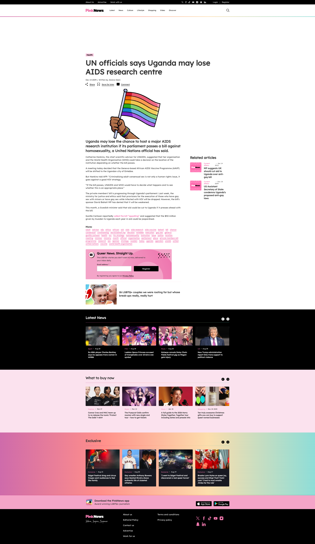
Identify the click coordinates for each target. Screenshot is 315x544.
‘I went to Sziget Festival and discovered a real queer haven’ (175, 476)
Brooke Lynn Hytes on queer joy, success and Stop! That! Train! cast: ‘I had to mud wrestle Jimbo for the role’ (212, 479)
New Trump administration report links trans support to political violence (210, 354)
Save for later (108, 84)
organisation (134, 238)
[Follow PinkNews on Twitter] (198, 519)
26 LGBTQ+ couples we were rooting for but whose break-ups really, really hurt (149, 294)
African (116, 229)
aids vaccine (150, 229)
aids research (137, 229)
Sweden (133, 241)
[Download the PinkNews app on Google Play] (221, 503)
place (155, 238)
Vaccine (103, 244)
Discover (172, 10)
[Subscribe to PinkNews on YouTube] (215, 519)
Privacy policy (165, 520)
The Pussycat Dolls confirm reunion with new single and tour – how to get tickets (137, 415)
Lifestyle (140, 10)
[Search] (227, 10)
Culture (130, 10)
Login (215, 2)
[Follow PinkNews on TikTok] (209, 519)
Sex (109, 241)
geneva (168, 232)
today (141, 241)
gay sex (159, 232)
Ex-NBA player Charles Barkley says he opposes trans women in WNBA (102, 354)
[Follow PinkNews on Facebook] (204, 519)
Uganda (149, 241)
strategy (125, 241)
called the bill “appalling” (127, 216)
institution (145, 235)
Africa (108, 229)
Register (225, 2)
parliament (146, 238)
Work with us (116, 2)
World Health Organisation (120, 244)
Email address (106, 264)
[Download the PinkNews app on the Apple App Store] (204, 503)
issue (154, 235)
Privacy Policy (128, 276)
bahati (161, 229)
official (123, 238)
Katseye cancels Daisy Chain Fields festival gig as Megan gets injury (174, 354)
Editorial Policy (130, 520)
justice (161, 235)
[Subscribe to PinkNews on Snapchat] (198, 525)
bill (167, 229)
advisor (95, 229)
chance (173, 229)
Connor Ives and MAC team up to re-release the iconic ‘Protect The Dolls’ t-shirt (102, 415)
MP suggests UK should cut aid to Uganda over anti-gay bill (213, 173)
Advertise (102, 2)
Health (90, 55)
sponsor (115, 241)
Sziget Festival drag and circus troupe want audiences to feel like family (102, 478)
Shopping (152, 10)
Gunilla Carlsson (93, 235)
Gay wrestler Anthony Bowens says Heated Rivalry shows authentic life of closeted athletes (138, 479)
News (121, 10)
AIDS (127, 229)
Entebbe (140, 232)
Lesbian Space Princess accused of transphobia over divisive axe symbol (139, 354)
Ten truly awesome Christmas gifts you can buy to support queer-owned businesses (211, 415)
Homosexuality (132, 235)
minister (98, 238)
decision (131, 232)
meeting (89, 238)
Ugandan (159, 241)
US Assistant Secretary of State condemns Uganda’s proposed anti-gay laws (215, 192)
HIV (110, 235)
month (116, 238)
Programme (91, 241)
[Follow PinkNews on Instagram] (221, 519)
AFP (102, 229)
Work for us (129, 536)
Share (92, 84)
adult (88, 229)
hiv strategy (118, 235)
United (176, 241)
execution (149, 232)
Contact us (128, 525)
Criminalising (103, 232)
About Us (90, 2)
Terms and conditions (168, 514)
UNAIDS (168, 241)
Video (162, 10)
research (102, 241)
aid (122, 229)
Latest (112, 10)
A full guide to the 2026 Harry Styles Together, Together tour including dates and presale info (175, 415)
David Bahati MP (118, 232)
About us (127, 514)
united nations (92, 244)
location (169, 235)
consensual (91, 232)
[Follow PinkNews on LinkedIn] (205, 2)
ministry (107, 238)
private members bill (169, 238)
